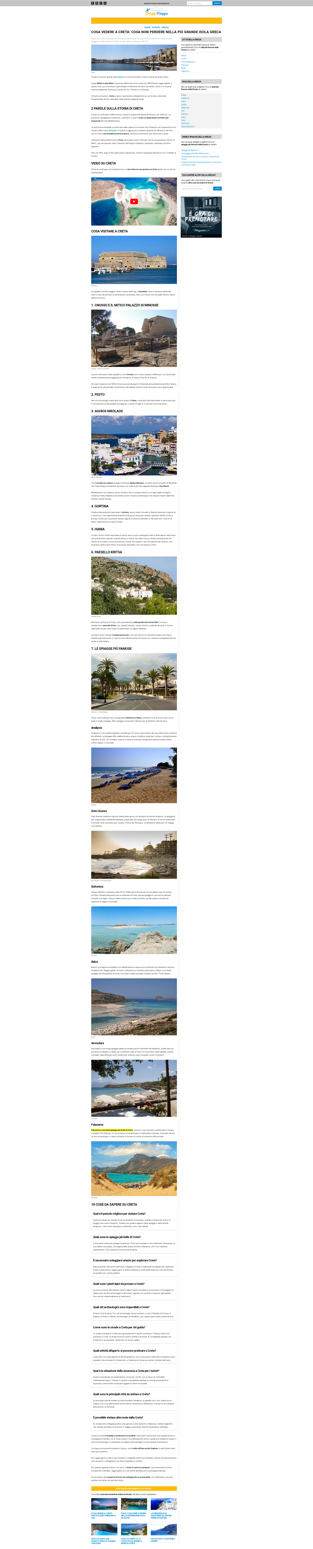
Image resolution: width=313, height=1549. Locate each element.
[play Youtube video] (134, 201)
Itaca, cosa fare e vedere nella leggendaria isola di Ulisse (133, 1515)
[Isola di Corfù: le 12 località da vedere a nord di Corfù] (134, 1529)
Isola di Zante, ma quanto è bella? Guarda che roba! (103, 1541)
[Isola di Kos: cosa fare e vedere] (164, 1529)
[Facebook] (92, 3)
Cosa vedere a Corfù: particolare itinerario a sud (103, 1515)
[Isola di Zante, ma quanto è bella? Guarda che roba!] (104, 1529)
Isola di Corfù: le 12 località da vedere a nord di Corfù (131, 1541)
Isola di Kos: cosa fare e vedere (163, 1540)
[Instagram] (96, 3)
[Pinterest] (101, 3)
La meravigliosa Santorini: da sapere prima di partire (161, 1515)
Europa (156, 27)
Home (147, 27)
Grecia (165, 27)
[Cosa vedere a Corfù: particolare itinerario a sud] (104, 1504)
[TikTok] (105, 3)
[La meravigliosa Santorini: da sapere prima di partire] (164, 1504)
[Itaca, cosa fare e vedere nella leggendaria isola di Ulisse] (134, 1504)
